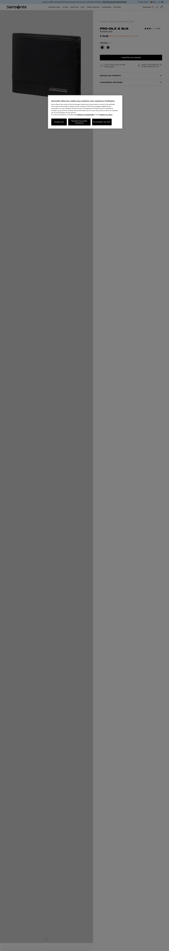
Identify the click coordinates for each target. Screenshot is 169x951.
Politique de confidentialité (85, 114)
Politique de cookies (105, 114)
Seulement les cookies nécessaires (79, 122)
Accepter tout (59, 122)
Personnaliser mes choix (101, 122)
